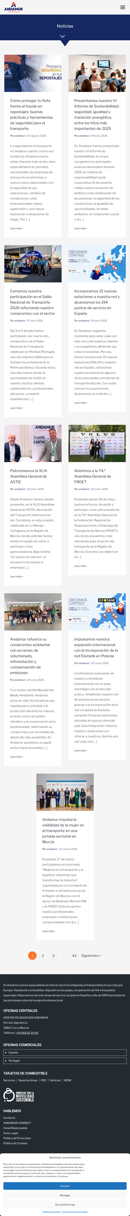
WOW (67, 1080)
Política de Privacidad (17, 1138)
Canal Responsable (15, 1128)
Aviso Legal (10, 1133)
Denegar (65, 1195)
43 (74, 956)
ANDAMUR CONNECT (17, 1123)
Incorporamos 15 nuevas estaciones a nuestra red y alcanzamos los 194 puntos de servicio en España (97, 302)
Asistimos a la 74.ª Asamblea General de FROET (92, 476)
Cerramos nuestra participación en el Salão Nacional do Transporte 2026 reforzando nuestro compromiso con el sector (32, 302)
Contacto (9, 1117)
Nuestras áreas (28, 1080)
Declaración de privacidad (75, 1211)
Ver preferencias (65, 1204)
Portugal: (14, 1060)
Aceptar (65, 1186)
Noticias (55, 1080)
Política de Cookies (15, 1143)
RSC (43, 1080)
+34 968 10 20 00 (26, 1032)
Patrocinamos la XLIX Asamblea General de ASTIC (28, 476)
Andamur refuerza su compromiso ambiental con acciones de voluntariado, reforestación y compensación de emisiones (30, 656)
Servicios (9, 1080)
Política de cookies (52, 1211)
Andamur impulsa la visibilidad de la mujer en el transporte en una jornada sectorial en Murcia (63, 830)
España (13, 1052)
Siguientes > (91, 956)
